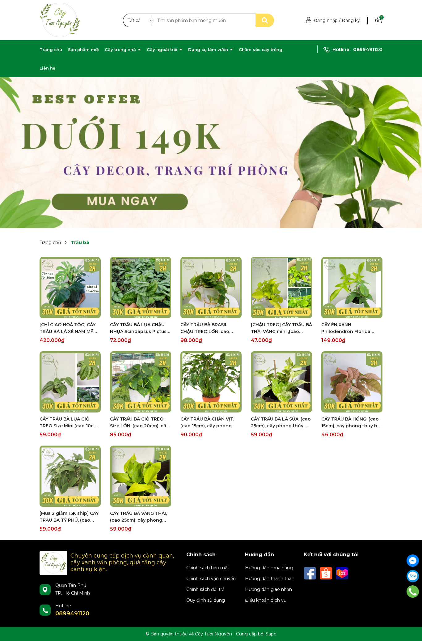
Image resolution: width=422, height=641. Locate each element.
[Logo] (60, 20)
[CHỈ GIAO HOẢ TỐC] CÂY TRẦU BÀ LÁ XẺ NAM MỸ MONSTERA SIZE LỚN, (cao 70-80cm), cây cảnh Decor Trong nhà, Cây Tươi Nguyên (70, 328)
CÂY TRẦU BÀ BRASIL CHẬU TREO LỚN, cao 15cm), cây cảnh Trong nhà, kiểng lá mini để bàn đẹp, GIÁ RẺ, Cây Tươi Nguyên (209, 328)
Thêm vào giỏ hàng (144, 406)
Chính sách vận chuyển (211, 578)
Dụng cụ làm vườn (208, 49)
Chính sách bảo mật (207, 567)
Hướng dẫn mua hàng (269, 567)
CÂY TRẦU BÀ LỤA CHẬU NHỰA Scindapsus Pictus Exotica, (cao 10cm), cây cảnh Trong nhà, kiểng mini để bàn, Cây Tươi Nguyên (138, 328)
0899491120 (367, 49)
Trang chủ (51, 49)
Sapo (271, 634)
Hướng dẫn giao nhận (268, 589)
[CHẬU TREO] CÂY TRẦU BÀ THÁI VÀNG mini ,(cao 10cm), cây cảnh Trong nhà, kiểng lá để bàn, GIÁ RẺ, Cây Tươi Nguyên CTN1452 (281, 328)
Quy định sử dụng (205, 600)
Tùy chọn (70, 312)
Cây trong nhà (121, 49)
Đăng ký (351, 20)
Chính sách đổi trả (205, 589)
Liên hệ (47, 68)
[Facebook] (413, 560)
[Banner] (211, 152)
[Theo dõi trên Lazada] (342, 573)
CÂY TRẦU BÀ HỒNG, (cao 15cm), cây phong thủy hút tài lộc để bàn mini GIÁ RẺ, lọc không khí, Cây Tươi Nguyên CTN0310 (351, 422)
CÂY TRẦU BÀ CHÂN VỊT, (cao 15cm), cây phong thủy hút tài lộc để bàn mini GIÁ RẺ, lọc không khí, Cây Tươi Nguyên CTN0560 (210, 422)
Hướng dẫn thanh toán (269, 578)
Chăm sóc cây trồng (260, 49)
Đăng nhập (326, 20)
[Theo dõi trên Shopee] (326, 573)
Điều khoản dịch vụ (265, 600)
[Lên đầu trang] (413, 607)
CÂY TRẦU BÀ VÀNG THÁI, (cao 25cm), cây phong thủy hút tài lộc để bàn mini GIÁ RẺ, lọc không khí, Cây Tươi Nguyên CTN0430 (140, 517)
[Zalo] (413, 576)
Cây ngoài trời (163, 49)
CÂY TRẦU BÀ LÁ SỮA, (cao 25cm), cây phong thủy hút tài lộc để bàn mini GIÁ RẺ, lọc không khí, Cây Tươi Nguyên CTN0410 (281, 422)
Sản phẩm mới (83, 49)
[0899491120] (413, 591)
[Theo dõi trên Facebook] (310, 573)
